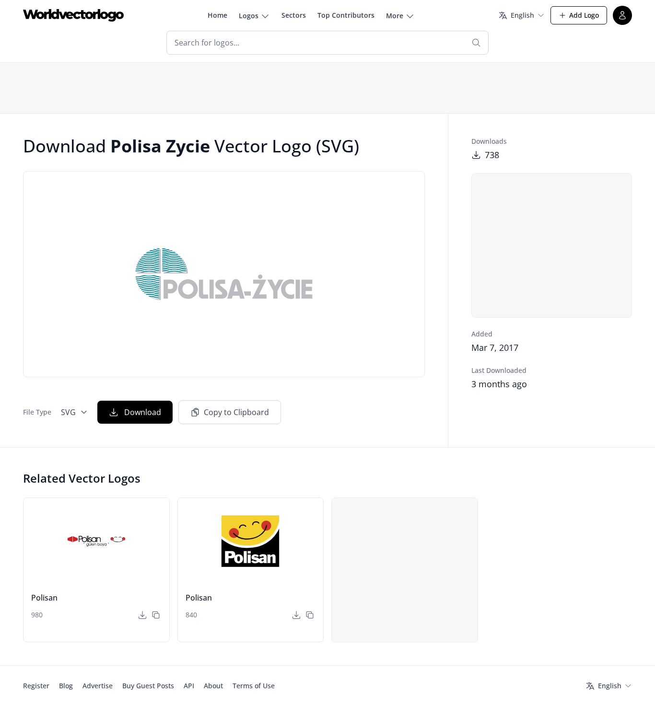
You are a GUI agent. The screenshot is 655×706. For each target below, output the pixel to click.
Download (142, 412)
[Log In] (622, 15)
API (189, 685)
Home (217, 15)
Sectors (293, 15)
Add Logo (584, 15)
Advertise (97, 685)
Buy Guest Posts (148, 685)
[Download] (142, 615)
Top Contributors (345, 15)
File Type (37, 412)
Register (36, 685)
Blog (66, 685)
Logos (248, 15)
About (213, 685)
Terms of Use (254, 685)
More (394, 15)
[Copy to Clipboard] (156, 615)
